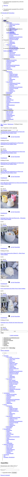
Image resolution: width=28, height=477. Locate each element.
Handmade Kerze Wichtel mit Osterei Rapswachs (12, 322)
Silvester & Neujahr (13, 39)
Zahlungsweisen (7, 339)
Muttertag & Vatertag (14, 38)
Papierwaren (9, 114)
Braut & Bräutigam (13, 47)
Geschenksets (6, 58)
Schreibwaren (9, 116)
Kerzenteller (9, 93)
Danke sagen (12, 25)
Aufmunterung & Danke (14, 83)
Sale (4, 121)
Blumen (11, 72)
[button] (4, 20)
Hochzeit (11, 35)
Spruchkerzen (9, 81)
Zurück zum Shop (7, 50)
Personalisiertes (6, 94)
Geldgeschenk (12, 33)
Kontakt (5, 344)
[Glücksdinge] (7, 12)
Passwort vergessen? (5, 475)
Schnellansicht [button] (4, 138)
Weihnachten (12, 43)
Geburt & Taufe (12, 30)
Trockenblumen (9, 119)
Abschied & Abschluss (14, 24)
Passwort (3, 470)
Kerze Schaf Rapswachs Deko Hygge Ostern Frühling (13, 288)
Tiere (10, 78)
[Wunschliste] (1, 134)
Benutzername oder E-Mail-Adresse (9, 466)
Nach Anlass (9, 357)
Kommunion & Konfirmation (15, 36)
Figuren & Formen (13, 74)
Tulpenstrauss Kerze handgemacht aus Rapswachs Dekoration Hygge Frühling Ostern (12, 143)
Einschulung (12, 27)
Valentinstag (12, 42)
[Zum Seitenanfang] (1, 349)
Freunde (11, 51)
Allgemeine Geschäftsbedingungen (11, 337)
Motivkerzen (9, 71)
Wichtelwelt (6, 120)
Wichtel (11, 80)
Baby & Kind (12, 45)
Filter (2, 332)
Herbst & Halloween (14, 34)
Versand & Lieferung (8, 340)
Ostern (7, 103)
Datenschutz (6, 343)
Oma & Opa (12, 53)
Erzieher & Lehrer (13, 49)
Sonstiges (8, 67)
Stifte (7, 106)
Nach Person (9, 44)
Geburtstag (11, 31)
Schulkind (11, 56)
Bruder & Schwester (13, 48)
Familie (8, 97)
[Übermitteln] (6, 19)
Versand (5, 150)
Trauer (10, 40)
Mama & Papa (12, 52)
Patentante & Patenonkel (14, 54)
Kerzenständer (9, 92)
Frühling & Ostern (13, 29)
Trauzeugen (12, 57)
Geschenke (5, 21)
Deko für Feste (9, 111)
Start (2, 124)
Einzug (10, 360)
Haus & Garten (9, 112)
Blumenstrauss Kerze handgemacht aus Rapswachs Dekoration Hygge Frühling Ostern (12, 163)
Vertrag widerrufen (5, 350)
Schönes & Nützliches (8, 110)
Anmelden (14, 472)
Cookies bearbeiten (14, 335)
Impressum (5, 345)
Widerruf (5, 341)
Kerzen (5, 70)
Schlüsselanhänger (10, 105)
